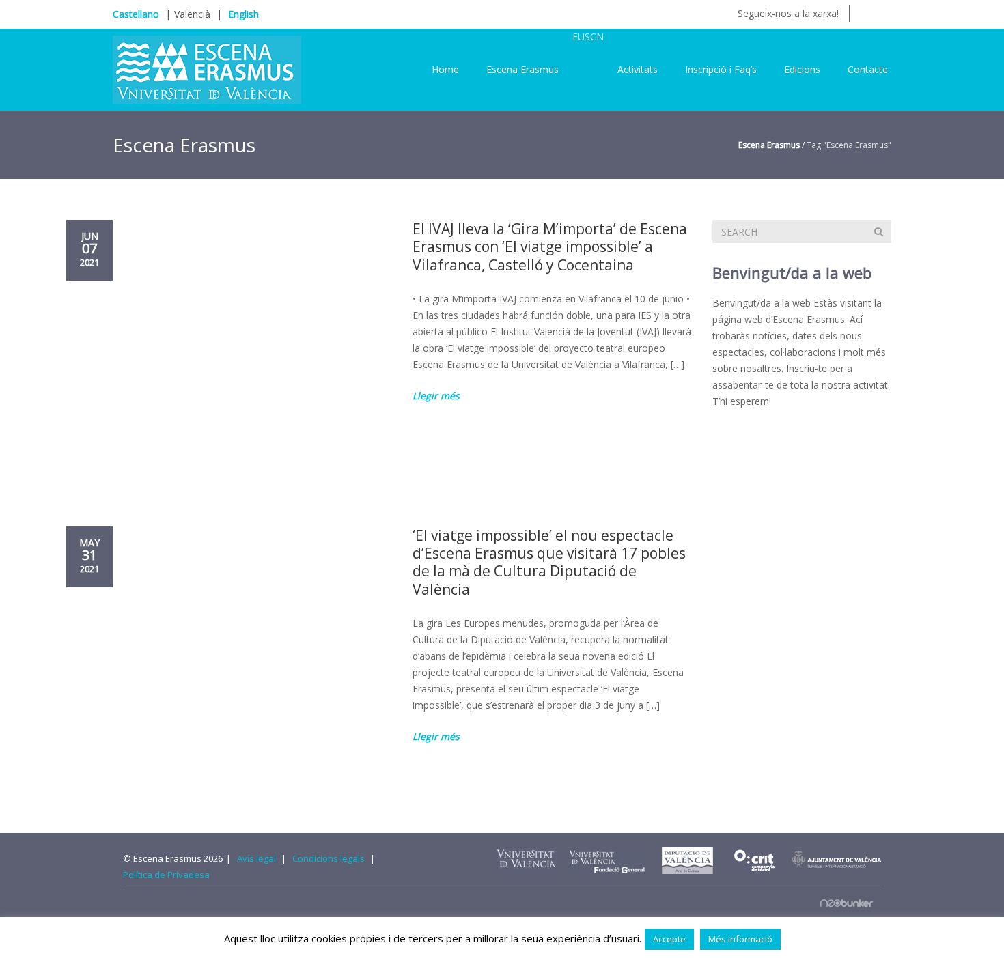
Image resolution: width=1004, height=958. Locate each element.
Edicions (802, 69)
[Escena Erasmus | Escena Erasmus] (207, 68)
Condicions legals (328, 858)
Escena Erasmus (522, 69)
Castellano (136, 14)
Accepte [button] (669, 939)
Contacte (868, 69)
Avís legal (256, 858)
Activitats (637, 69)
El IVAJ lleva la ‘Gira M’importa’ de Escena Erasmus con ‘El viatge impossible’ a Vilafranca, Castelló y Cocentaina (550, 246)
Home (445, 69)
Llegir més (436, 395)
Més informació (740, 939)
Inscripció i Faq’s (721, 69)
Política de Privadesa (166, 875)
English (243, 14)
